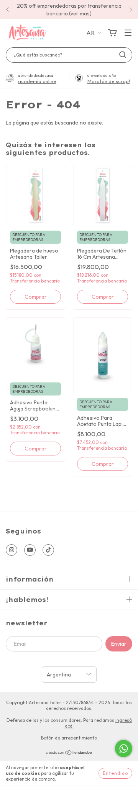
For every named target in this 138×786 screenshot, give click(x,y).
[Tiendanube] (69, 753)
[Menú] (128, 33)
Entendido (115, 773)
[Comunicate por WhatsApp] (123, 748)
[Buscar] (122, 54)
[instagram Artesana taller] (11, 550)
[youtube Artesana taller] (30, 550)
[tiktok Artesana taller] (48, 550)
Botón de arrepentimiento (69, 738)
